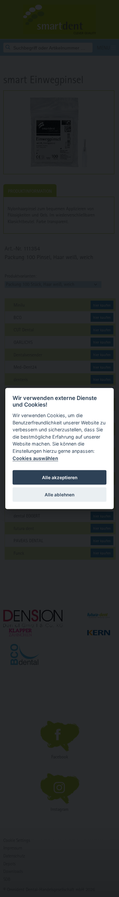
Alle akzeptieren (59, 477)
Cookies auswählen (35, 458)
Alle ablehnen (59, 494)
